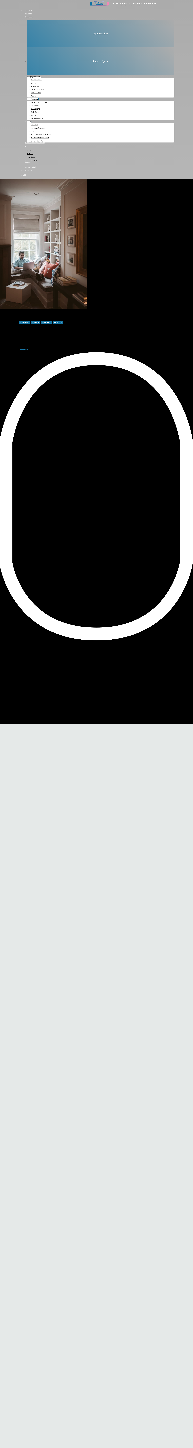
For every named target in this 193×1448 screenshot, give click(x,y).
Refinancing (58, 322)
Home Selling (46, 322)
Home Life (35, 322)
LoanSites (23, 350)
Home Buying (24, 322)
